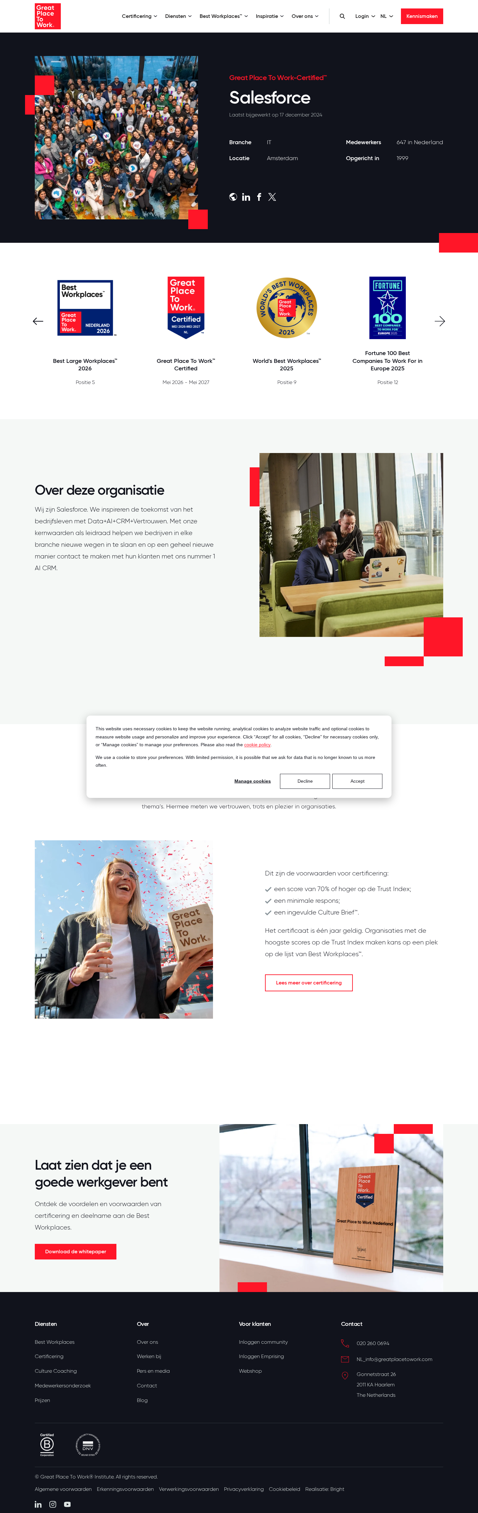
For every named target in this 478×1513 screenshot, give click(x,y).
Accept (358, 781)
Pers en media (153, 1371)
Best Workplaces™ (221, 16)
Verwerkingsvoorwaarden (189, 1489)
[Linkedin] (38, 1504)
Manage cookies (252, 781)
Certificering (137, 16)
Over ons (302, 16)
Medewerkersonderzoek (63, 1385)
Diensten (175, 16)
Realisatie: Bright (324, 1489)
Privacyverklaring (244, 1489)
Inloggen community (263, 1342)
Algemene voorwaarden (63, 1489)
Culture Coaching (56, 1371)
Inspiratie (267, 16)
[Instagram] (52, 1504)
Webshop (250, 1371)
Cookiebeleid (284, 1489)
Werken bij (149, 1356)
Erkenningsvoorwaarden (125, 1489)
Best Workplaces (54, 1342)
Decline (305, 781)
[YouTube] (67, 1504)
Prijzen (42, 1400)
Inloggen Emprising (261, 1356)
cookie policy (257, 744)
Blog (142, 1400)
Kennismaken (422, 16)
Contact (147, 1385)
